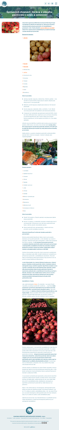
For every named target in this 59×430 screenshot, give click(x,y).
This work (12, 421)
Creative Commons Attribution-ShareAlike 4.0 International (26, 423)
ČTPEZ (35, 284)
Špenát (25, 63)
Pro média (42, 418)
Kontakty (9, 418)
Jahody (25, 38)
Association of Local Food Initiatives (30, 418)
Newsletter (49, 418)
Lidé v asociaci (16, 418)
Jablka (25, 72)
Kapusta (25, 66)
